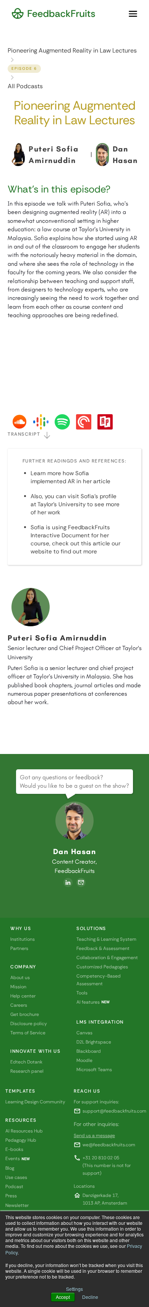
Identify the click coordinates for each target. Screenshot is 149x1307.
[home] (53, 13)
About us (20, 977)
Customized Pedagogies (102, 967)
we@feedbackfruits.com (109, 1145)
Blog (9, 1168)
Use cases (16, 1177)
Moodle (84, 1060)
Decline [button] (90, 1297)
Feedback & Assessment (103, 948)
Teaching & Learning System (106, 939)
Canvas (84, 1033)
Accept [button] (63, 1297)
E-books (14, 1149)
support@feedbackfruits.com (114, 1111)
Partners (19, 948)
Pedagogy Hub (20, 1140)
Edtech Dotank (26, 1062)
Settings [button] (74, 1289)
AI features (88, 1002)
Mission (18, 987)
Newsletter (17, 1205)
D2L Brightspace (93, 1042)
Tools (81, 993)
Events (12, 1159)
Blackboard (88, 1051)
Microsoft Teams (94, 1070)
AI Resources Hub (24, 1131)
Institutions (22, 939)
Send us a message (94, 1136)
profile (108, 496)
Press (11, 1196)
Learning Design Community (35, 1102)
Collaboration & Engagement (107, 958)
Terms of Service (27, 1033)
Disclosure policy (28, 1024)
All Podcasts (25, 86)
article (101, 481)
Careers (18, 1005)
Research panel (27, 1071)
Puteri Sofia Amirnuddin (57, 637)
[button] (133, 14)
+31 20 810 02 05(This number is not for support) (107, 1165)
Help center (23, 996)
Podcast (14, 1187)
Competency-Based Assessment (98, 980)
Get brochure (24, 1014)
